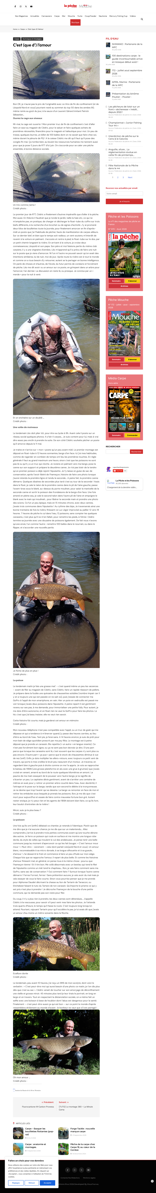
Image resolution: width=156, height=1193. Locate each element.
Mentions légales (89, 1178)
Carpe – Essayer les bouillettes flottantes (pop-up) (39, 1131)
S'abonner (132, 281)
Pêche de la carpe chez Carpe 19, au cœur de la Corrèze (82, 1147)
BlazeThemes (92, 1184)
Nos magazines (21, 16)
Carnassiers (47, 16)
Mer (63, 16)
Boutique (75, 22)
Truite (79, 16)
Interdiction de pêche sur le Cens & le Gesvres (123, 137)
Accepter (47, 1183)
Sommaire (116, 281)
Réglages (16, 1183)
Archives (124, 286)
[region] (31, 1172)
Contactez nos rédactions (70, 1178)
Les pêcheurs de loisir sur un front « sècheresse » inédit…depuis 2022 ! (124, 109)
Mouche (71, 16)
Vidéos (133, 16)
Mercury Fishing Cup (118, 16)
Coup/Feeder (90, 16)
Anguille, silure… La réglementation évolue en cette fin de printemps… (122, 152)
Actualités (34, 16)
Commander (132, 435)
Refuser (32, 1183)
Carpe (57, 16)
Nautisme (103, 16)
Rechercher (113, 446)
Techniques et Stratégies (32, 39)
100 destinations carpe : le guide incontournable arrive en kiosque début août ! (127, 58)
